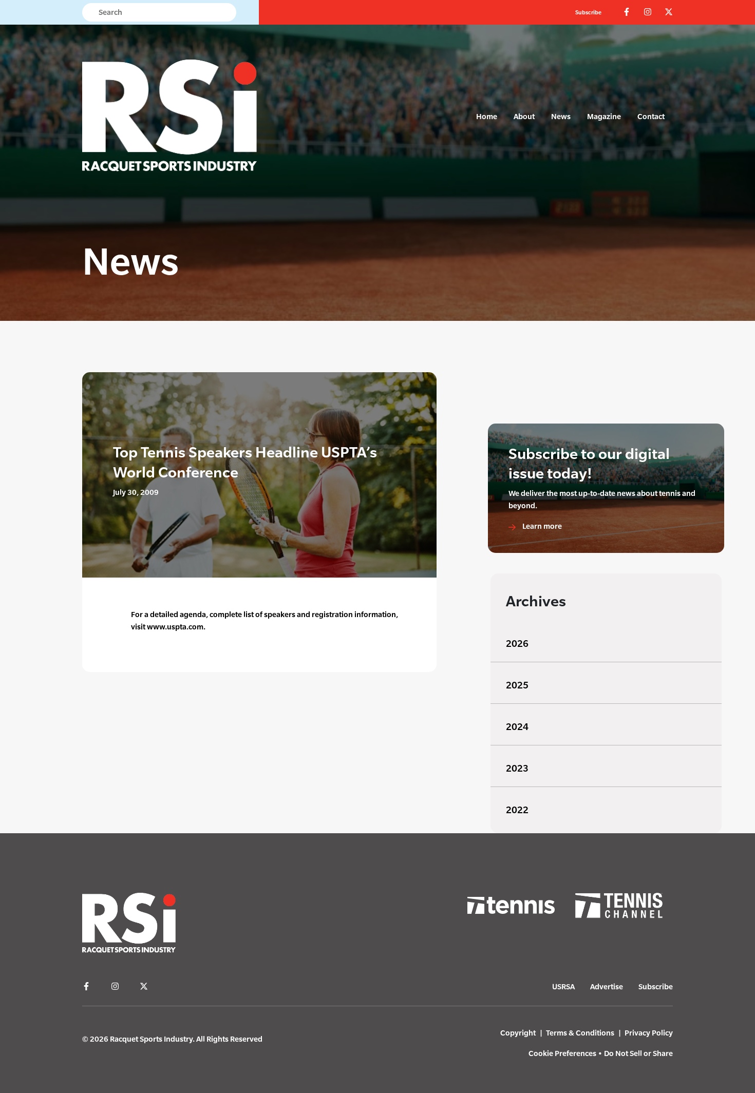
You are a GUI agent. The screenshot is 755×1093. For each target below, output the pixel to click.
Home (486, 116)
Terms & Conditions (580, 1032)
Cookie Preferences (562, 1053)
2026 (517, 643)
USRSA (563, 986)
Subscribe (588, 12)
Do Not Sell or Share (638, 1053)
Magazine (604, 116)
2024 (517, 726)
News (561, 116)
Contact (651, 116)
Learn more (541, 526)
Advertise (606, 986)
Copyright (518, 1032)
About (524, 116)
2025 (517, 685)
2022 (517, 809)
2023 (517, 768)
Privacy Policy (649, 1032)
